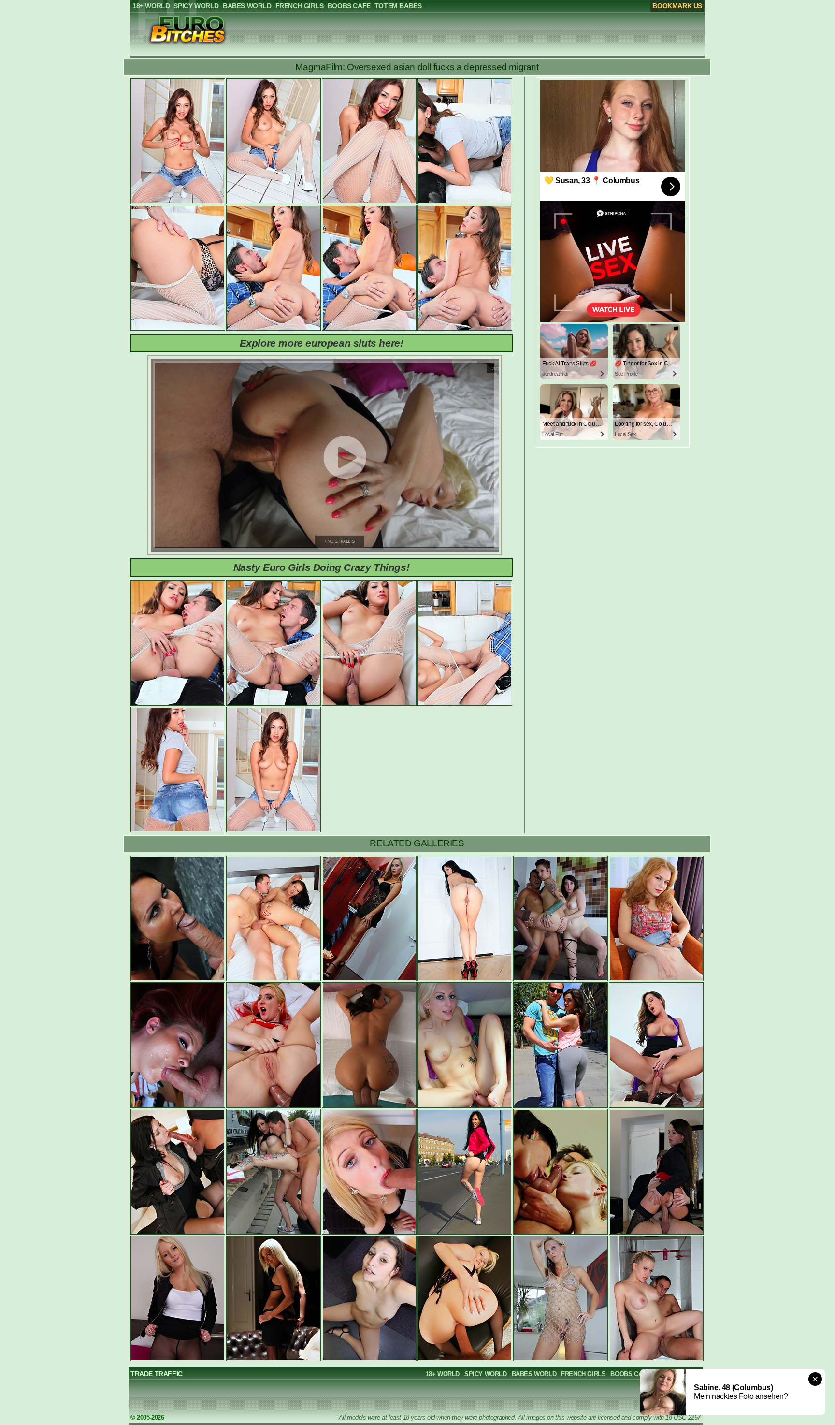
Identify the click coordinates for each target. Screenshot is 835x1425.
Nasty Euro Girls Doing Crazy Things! (321, 567)
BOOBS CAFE (630, 1374)
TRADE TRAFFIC (156, 1374)
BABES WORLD (534, 1374)
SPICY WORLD (485, 1374)
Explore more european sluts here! (321, 343)
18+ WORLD (443, 1374)
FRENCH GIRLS (583, 1374)
